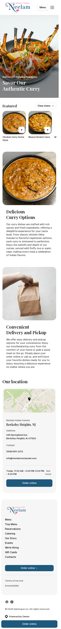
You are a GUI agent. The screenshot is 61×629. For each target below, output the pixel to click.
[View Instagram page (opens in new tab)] (12, 602)
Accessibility (12, 585)
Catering (10, 533)
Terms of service (14, 580)
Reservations (13, 529)
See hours (48, 472)
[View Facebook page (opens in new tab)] (7, 602)
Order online (29, 483)
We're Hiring (12, 547)
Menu (43, 7)
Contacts (10, 557)
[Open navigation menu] (52, 7)
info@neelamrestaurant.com (21, 459)
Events (9, 543)
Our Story (11, 538)
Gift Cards (11, 552)
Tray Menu (11, 524)
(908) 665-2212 (14, 452)
